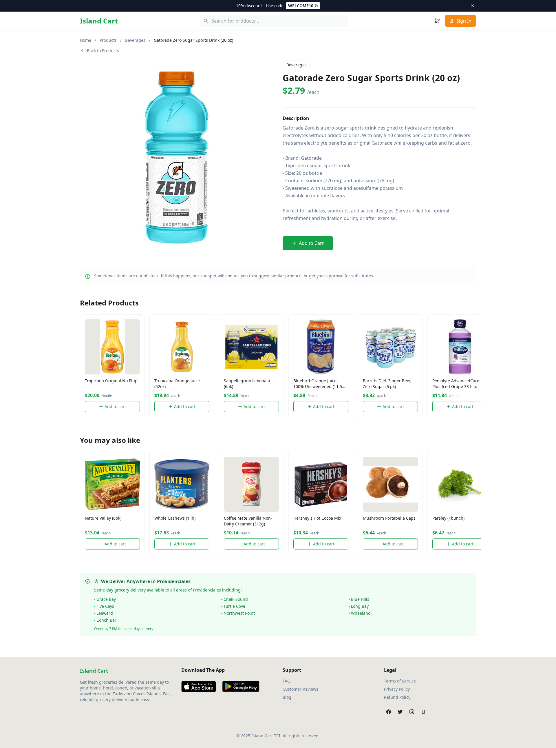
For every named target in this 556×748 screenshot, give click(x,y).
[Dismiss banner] (472, 5)
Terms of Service (400, 681)
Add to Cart (311, 243)
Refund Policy (397, 697)
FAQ (286, 681)
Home (85, 40)
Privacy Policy (397, 689)
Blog (287, 697)
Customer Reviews (300, 689)
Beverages (135, 40)
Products (108, 40)
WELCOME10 (300, 5)
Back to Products (103, 50)
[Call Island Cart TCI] (423, 711)
